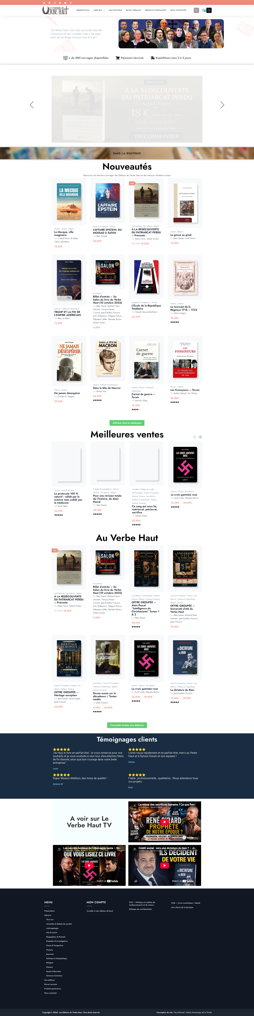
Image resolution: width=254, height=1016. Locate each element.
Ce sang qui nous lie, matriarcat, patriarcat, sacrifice (144, 509)
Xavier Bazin (63, 506)
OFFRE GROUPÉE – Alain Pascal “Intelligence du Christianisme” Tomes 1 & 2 (145, 608)
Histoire (57, 228)
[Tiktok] (70, 3)
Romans (180, 602)
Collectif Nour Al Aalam (68, 238)
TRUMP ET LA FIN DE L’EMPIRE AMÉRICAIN (67, 313)
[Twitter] (44, 3)
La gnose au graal (180, 234)
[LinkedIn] (60, 3)
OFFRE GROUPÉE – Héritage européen (66, 694)
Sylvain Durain (153, 238)
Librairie (64, 228)
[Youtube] (65, 3)
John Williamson (100, 315)
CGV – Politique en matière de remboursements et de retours (142, 903)
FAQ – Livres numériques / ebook (185, 903)
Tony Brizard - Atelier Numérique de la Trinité (193, 1012)
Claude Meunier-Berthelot (146, 312)
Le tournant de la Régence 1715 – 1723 (183, 308)
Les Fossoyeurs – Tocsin (184, 389)
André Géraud (180, 393)
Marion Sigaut (180, 313)
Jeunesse (50, 954)
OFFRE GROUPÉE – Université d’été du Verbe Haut (182, 608)
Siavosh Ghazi (141, 400)
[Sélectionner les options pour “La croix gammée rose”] (188, 467)
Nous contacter (50, 993)
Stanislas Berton (115, 319)
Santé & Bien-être (67, 490)
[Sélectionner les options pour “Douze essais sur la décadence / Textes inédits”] (111, 660)
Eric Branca (192, 393)
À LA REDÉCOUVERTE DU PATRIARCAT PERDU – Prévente (146, 232)
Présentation (49, 911)
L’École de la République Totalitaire (146, 307)
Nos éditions (147, 226)
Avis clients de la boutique (182, 907)
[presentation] (195, 437)
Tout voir (49, 919)
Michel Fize (101, 391)
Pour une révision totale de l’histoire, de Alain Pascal (107, 498)
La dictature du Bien (182, 689)
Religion (71, 228)
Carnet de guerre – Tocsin (143, 396)
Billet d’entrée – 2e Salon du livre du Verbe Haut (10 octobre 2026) (107, 299)
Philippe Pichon (115, 315)
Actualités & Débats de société (143, 489)
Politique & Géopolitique (70, 308)
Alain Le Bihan (64, 318)
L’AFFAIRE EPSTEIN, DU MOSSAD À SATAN (107, 231)
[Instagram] (54, 3)
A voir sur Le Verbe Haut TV (89, 822)
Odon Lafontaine (61, 241)
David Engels (74, 698)
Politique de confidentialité (140, 909)
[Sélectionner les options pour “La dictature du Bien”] (188, 660)
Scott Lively (179, 498)
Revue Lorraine (50, 984)
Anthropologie (137, 226)
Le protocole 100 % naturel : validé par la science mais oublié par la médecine (68, 498)
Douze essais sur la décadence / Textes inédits (105, 696)
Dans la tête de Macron (107, 388)
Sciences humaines (139, 503)
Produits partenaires (52, 988)
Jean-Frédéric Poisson (110, 312)
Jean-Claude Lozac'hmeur (185, 238)
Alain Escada (101, 236)
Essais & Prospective (100, 226)
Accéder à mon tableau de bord (100, 911)
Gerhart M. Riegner (66, 396)
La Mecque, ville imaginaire (63, 233)
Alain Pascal (101, 306)
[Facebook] (49, 3)
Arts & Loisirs (51, 932)
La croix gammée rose (184, 494)
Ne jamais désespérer (67, 393)
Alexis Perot (140, 238)
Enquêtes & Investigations (141, 302)
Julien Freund (176, 621)
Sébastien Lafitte (100, 319)
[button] (72, 204)
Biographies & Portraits (55, 937)
